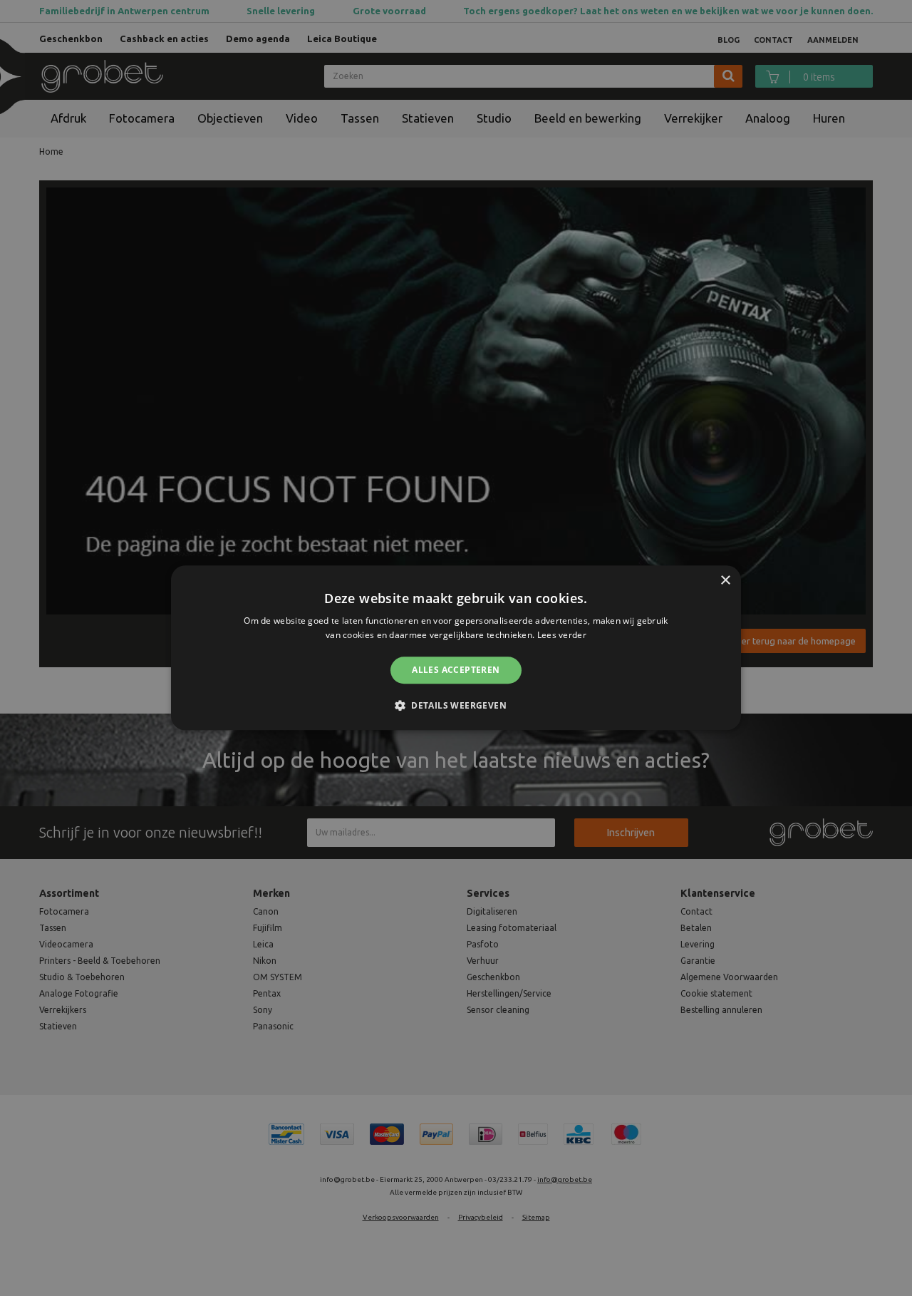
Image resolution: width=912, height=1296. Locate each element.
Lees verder (561, 635)
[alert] (456, 648)
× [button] (725, 580)
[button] (456, 706)
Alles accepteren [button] (455, 670)
